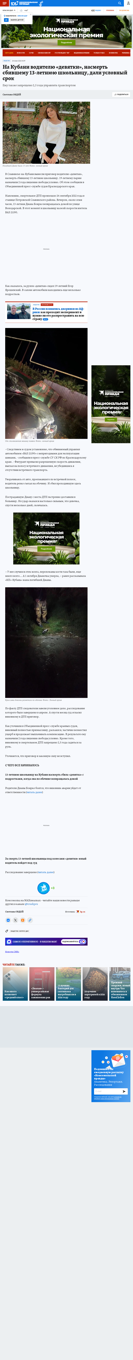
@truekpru (31, 904)
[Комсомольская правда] (24, 3)
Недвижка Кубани (81, 53)
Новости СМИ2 (12, 951)
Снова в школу (44, 53)
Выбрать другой (17, 20)
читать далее (34, 792)
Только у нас (99, 53)
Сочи (31, 53)
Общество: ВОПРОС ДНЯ (20, 931)
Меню (4, 3)
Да (6, 20)
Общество (7, 60)
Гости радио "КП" (62, 53)
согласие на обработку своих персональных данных (107, 1098)
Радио (98, 10)
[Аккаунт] (128, 3)
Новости (21, 53)
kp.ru (82, 911)
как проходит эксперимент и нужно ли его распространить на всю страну (58, 314)
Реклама (110, 10)
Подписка (124, 10)
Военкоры (113, 53)
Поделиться (122, 94)
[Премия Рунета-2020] (40, 3)
